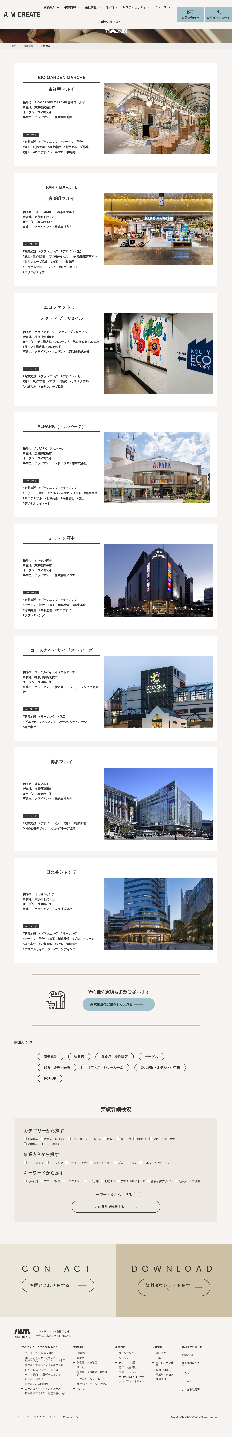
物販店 (79, 1056)
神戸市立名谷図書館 (36, 1383)
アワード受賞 (58, 381)
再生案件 (55, 147)
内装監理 (68, 261)
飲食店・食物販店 (115, 1056)
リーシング (70, 487)
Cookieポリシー (72, 1417)
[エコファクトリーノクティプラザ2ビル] (158, 391)
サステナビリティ (134, 7)
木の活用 (93, 1181)
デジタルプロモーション (40, 267)
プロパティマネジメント (65, 493)
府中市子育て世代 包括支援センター (45, 1394)
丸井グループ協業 (77, 147)
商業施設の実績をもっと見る (111, 1004)
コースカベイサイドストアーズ (43, 1388)
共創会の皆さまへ (109, 21)
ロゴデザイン (43, 152)
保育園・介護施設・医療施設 (92, 1373)
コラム (185, 1373)
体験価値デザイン (85, 256)
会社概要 (161, 1353)
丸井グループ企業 (165, 1364)
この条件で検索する (109, 1207)
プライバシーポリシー (46, 1417)
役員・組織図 (163, 1369)
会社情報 (91, 7)
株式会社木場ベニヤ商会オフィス (44, 1365)
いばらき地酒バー (35, 1379)
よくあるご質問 (191, 1389)
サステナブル (80, 381)
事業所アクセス (165, 1374)
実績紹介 (49, 7)
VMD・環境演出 (67, 152)
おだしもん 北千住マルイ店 (41, 1369)
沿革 (158, 1357)
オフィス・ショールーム (105, 1067)
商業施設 (30, 141)
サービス (151, 1056)
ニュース (161, 7)
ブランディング (34, 615)
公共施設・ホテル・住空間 (160, 1067)
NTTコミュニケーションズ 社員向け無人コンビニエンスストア (45, 1359)
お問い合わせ (189, 1354)
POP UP (50, 1078)
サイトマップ (21, 1417)
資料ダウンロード (192, 1347)
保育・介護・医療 (57, 1067)
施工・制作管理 (34, 147)
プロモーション (59, 256)
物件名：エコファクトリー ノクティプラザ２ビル (55, 332)
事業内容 (70, 7)
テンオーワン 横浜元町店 (39, 1353)
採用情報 (111, 7)
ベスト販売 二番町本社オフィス (44, 1374)
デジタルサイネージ (37, 503)
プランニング (49, 141)
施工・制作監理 (34, 256)
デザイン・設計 (73, 141)
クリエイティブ (34, 272)
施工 (27, 152)
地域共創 (30, 386)
